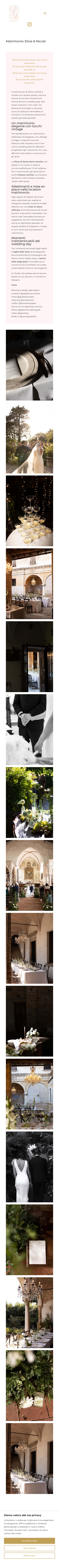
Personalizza (29, 1548)
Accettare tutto (29, 1541)
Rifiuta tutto (29, 1555)
